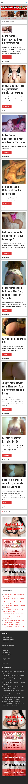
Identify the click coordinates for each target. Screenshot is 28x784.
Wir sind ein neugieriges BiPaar (12, 624)
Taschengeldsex (6, 652)
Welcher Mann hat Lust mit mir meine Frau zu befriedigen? (13, 236)
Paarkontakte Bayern (7, 641)
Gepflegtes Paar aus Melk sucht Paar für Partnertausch (11, 190)
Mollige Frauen (6, 658)
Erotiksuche (5, 663)
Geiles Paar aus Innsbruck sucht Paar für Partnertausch (12, 40)
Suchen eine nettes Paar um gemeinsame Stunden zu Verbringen (13, 89)
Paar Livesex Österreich (8, 637)
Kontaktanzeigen (6, 654)
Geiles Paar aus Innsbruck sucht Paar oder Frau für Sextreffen (13, 139)
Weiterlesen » (6, 57)
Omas (4, 662)
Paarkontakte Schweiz (8, 639)
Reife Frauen (5, 660)
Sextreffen (5, 650)
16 (9, 511)
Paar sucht (6, 61)
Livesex (4, 648)
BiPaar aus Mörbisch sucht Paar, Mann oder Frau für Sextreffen (13, 483)
